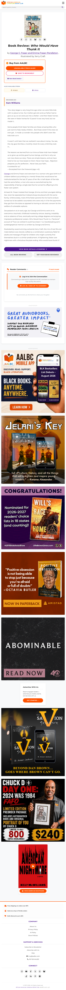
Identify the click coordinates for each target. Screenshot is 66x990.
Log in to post (54, 269)
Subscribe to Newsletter (33, 947)
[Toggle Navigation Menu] (63, 3)
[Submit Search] (62, 7)
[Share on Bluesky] (35, 39)
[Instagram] (22, 971)
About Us (33, 926)
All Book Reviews (18, 255)
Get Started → (33, 700)
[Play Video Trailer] (33, 866)
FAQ (33, 953)
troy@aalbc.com (34, 956)
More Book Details (15, 78)
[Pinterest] (35, 976)
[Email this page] (44, 39)
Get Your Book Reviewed (48, 255)
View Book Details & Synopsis (32, 249)
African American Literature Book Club (27, 987)
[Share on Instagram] (26, 39)
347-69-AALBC (34, 959)
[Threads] (39, 971)
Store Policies (33, 935)
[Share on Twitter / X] (40, 39)
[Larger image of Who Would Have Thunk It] (33, 26)
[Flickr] (39, 976)
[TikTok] (26, 976)
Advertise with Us (33, 950)
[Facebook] (30, 971)
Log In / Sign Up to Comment (34, 286)
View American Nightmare (34, 891)
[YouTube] (26, 971)
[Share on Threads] (30, 39)
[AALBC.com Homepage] (12, 3)
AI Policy (33, 932)
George (7, 174)
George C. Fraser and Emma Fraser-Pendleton (34, 53)
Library (36, 90)
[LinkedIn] (30, 976)
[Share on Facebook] (21, 39)
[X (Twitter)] (35, 971)
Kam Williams (13, 103)
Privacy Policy (33, 929)
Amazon (15, 90)
